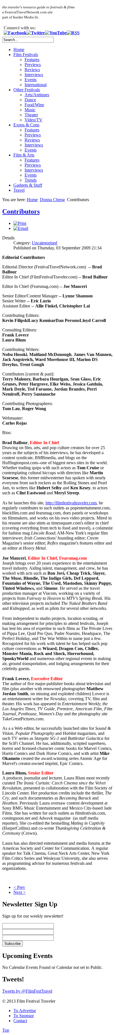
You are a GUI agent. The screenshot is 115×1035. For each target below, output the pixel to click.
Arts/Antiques (37, 94)
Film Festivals (25, 54)
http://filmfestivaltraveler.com (71, 502)
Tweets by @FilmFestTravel (27, 991)
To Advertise (24, 1010)
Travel (19, 190)
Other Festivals (26, 89)
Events (31, 79)
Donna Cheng (52, 199)
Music (30, 109)
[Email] (20, 228)
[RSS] (73, 32)
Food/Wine (34, 104)
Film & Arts (23, 155)
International (36, 84)
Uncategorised (44, 242)
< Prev (19, 887)
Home (18, 49)
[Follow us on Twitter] (36, 32)
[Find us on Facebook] (15, 32)
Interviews (34, 74)
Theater (31, 114)
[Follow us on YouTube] (56, 32)
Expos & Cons (26, 124)
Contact (20, 1020)
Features (32, 59)
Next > (19, 892)
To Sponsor (23, 1015)
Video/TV (33, 119)
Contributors (21, 211)
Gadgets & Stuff (27, 185)
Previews (33, 64)
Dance (30, 99)
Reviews (32, 69)
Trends (31, 180)
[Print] (19, 223)
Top (5, 1030)
